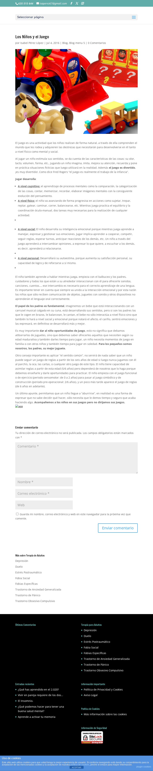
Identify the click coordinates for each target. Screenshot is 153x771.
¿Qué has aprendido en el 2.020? (38, 689)
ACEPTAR (76, 767)
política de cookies (79, 764)
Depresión (21, 561)
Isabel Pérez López (31, 43)
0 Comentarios (97, 43)
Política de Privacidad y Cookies (103, 689)
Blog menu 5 (77, 43)
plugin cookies (143, 766)
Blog (65, 43)
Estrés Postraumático (28, 572)
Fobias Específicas (26, 583)
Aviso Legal (91, 695)
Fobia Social (22, 578)
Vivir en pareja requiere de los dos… (40, 695)
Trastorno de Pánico (27, 595)
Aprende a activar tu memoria (36, 717)
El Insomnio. (25, 701)
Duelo (19, 566)
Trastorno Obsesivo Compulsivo (35, 601)
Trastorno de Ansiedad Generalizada (38, 589)
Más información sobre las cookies (105, 714)
